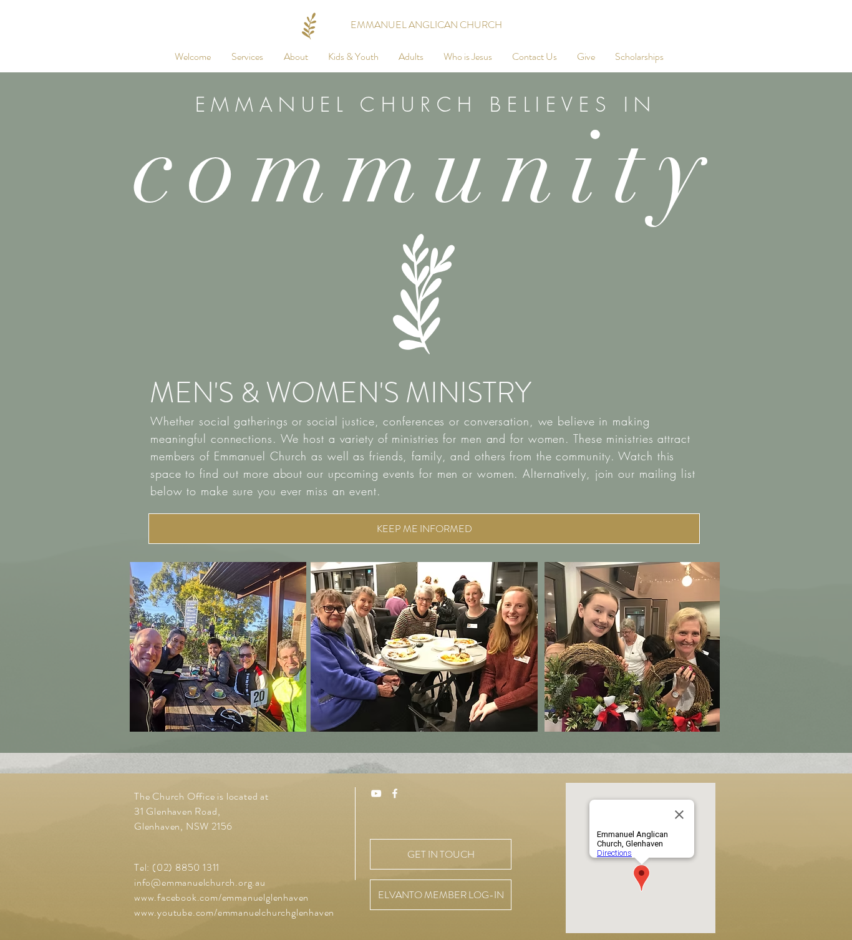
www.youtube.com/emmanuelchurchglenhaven (234, 912)
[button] (247, 56)
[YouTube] (376, 793)
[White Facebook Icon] (395, 793)
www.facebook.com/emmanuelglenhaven (221, 897)
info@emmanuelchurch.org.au (200, 882)
